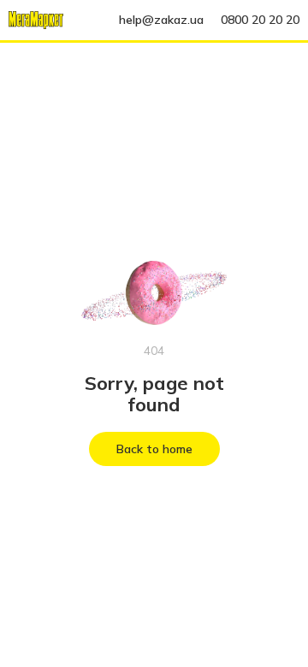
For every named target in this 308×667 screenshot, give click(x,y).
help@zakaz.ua (161, 19)
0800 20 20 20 (260, 19)
